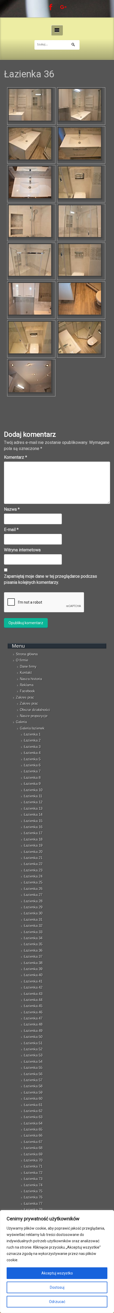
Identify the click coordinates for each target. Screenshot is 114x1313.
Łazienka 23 (33, 870)
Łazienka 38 (33, 963)
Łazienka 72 (33, 1173)
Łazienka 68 (33, 1148)
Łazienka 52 (33, 1049)
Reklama (26, 685)
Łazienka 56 (33, 1074)
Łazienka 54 (33, 1062)
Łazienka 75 (33, 1191)
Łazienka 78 (33, 1210)
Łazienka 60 (33, 1099)
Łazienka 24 (33, 876)
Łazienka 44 (33, 1000)
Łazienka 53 (33, 1055)
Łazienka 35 (33, 944)
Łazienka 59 (33, 1092)
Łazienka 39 (33, 969)
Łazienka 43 (33, 994)
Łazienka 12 (33, 802)
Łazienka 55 (33, 1068)
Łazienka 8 (32, 778)
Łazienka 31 (33, 920)
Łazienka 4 (32, 753)
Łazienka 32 (33, 926)
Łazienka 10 (33, 790)
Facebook (27, 691)
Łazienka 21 (33, 858)
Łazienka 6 (32, 765)
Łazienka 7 (32, 771)
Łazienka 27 (33, 895)
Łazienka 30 (33, 913)
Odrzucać (57, 1302)
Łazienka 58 (33, 1086)
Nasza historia (31, 679)
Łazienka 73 (33, 1179)
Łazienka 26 (33, 889)
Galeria (21, 722)
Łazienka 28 (33, 901)
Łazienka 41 (33, 981)
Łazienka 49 (33, 1031)
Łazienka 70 (33, 1160)
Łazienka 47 (33, 1018)
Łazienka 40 (33, 975)
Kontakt (26, 673)
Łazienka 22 (33, 864)
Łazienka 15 (33, 821)
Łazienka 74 (33, 1185)
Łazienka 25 (33, 882)
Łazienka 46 (33, 1012)
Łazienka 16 (33, 827)
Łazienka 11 (33, 796)
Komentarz (15, 457)
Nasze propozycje (33, 716)
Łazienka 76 (33, 1197)
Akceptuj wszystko (57, 1273)
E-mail (11, 529)
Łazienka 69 (33, 1154)
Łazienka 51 (33, 1043)
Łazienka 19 (33, 845)
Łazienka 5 (32, 759)
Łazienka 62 (33, 1111)
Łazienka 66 (33, 1135)
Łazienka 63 (33, 1117)
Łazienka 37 (33, 957)
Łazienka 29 (33, 907)
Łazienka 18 (33, 839)
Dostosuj (57, 1287)
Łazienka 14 (33, 815)
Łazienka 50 (33, 1037)
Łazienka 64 (33, 1123)
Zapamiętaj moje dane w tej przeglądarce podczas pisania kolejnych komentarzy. (50, 579)
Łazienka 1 (32, 734)
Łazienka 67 (33, 1142)
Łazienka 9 (32, 784)
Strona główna (27, 654)
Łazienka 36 (33, 950)
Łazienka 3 (32, 747)
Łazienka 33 (33, 932)
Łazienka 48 (33, 1024)
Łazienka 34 (33, 938)
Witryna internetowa (22, 549)
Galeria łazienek (32, 728)
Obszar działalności (35, 710)
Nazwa (12, 509)
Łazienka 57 (33, 1080)
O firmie (22, 660)
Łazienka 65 (33, 1129)
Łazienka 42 (33, 987)
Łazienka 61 (33, 1105)
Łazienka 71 (33, 1166)
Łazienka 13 (33, 808)
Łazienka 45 (33, 1006)
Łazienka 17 (33, 833)
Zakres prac (25, 697)
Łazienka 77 (33, 1204)
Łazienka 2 (32, 740)
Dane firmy (28, 667)
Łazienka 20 (33, 852)
